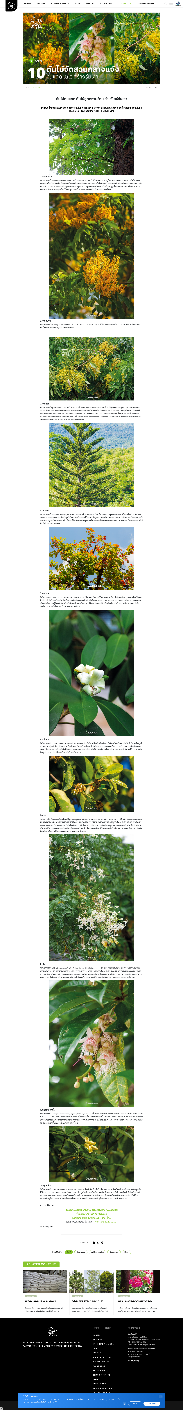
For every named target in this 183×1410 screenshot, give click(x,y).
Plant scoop (127, 3)
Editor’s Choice (101, 1375)
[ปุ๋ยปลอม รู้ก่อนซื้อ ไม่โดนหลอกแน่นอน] (45, 1281)
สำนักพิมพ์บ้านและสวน (146, 3)
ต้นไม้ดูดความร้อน (97, 1252)
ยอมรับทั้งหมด (152, 1404)
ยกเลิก (135, 1404)
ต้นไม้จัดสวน (81, 1252)
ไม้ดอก (126, 1252)
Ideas (77, 3)
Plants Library (107, 3)
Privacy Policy (133, 1360)
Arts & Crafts (100, 1370)
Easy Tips (90, 3)
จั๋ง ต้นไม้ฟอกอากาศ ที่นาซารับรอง (91, 1214)
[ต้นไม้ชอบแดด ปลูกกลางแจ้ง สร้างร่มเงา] (91, 1281)
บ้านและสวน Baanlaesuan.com (106, 1222)
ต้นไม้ (69, 1252)
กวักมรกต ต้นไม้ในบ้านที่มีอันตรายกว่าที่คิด (91, 1218)
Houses (27, 3)
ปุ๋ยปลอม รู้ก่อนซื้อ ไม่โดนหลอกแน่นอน (40, 1301)
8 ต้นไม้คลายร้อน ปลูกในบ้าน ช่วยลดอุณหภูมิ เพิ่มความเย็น (91, 1210)
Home (25, 87)
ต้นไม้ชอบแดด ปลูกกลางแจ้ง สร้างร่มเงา (88, 1301)
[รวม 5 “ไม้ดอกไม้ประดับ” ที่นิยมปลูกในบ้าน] (138, 1281)
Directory (98, 1379)
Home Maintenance (60, 3)
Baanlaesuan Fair (102, 1388)
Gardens (41, 3)
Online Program (102, 1393)
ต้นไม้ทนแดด (114, 1252)
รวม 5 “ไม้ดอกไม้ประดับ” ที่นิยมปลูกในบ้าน (135, 1301)
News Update (100, 1384)
